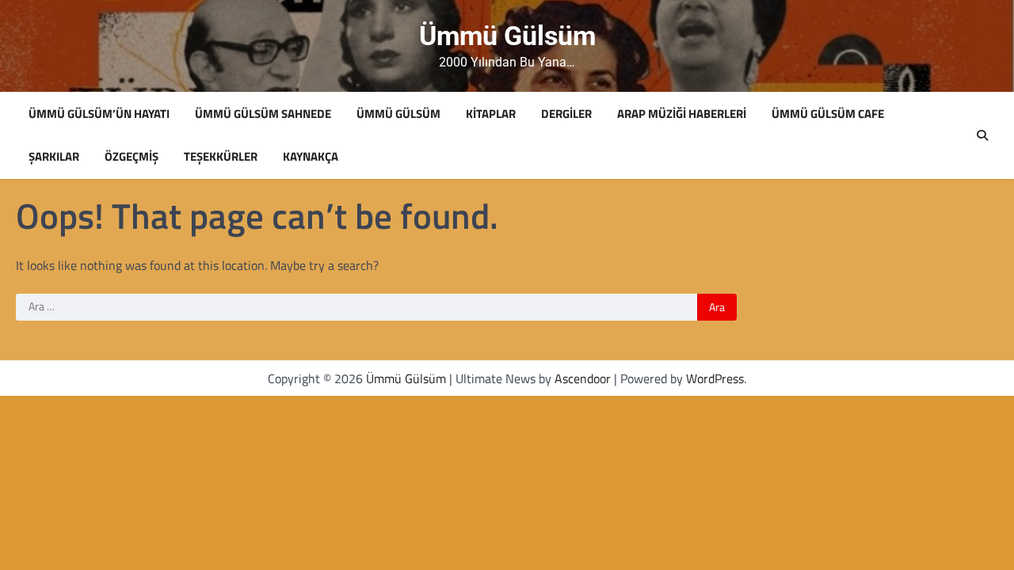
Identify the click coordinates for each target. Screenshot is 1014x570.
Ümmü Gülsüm (507, 36)
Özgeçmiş (131, 156)
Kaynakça (310, 156)
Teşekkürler (220, 156)
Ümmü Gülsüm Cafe (828, 114)
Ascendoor (583, 378)
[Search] (982, 135)
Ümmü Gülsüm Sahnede (263, 114)
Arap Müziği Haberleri (681, 114)
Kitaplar (491, 114)
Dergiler (566, 114)
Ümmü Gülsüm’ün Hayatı (99, 114)
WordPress (715, 378)
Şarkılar (54, 156)
